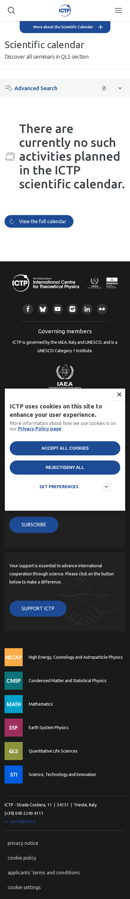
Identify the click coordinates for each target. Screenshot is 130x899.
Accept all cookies (65, 448)
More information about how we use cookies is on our (63, 425)
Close (119, 395)
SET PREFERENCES (59, 486)
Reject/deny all (65, 467)
